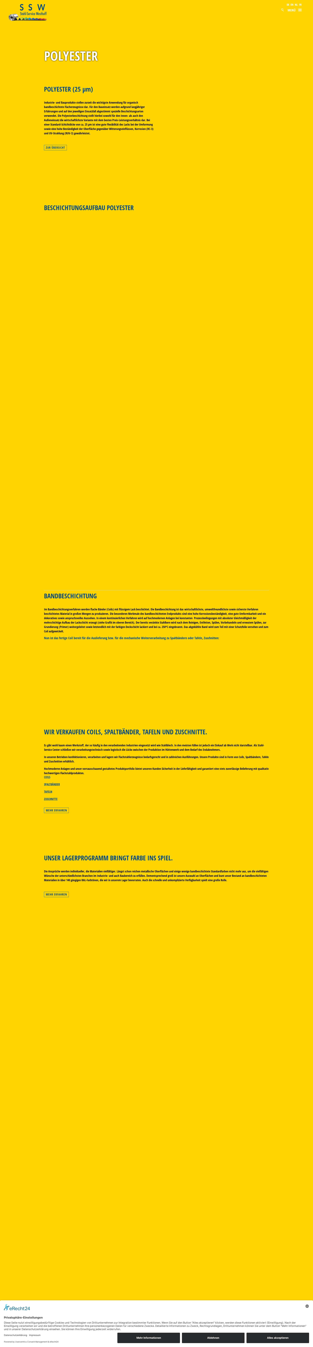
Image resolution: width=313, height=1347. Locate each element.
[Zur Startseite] (31, 12)
